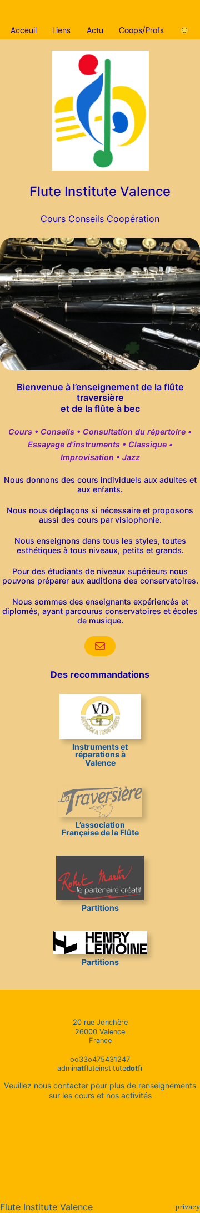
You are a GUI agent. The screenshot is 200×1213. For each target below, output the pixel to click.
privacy (187, 1206)
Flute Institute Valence (100, 191)
